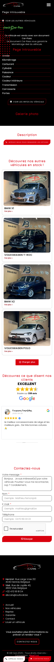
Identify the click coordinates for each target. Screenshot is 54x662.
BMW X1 (9, 208)
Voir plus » (8, 211)
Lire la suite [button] (16, 435)
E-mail (6, 504)
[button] (48, 4)
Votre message (11, 474)
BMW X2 (9, 301)
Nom (5, 493)
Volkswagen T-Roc (18, 255)
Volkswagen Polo (17, 348)
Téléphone (8, 514)
